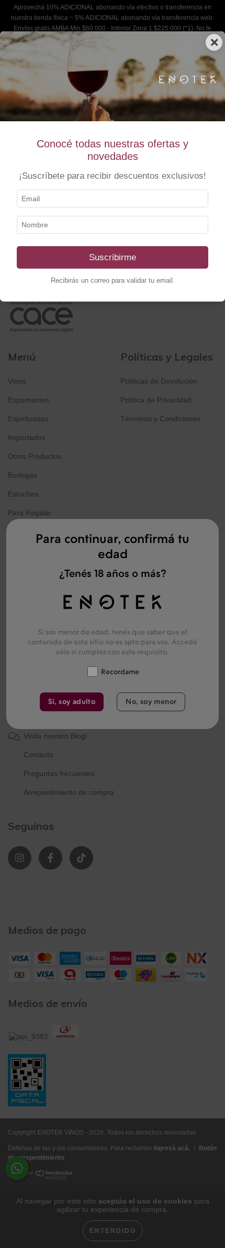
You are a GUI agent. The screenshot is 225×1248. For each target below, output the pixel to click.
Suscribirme (112, 257)
